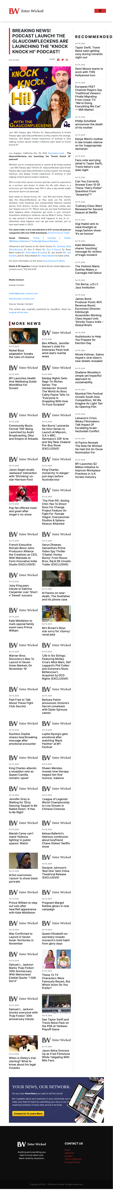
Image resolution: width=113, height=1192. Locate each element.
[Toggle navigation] (100, 11)
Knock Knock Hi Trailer (58, 233)
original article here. (19, 312)
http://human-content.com (21, 298)
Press (67, 1150)
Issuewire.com (56, 153)
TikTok (34, 238)
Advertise (69, 1153)
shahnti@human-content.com (23, 293)
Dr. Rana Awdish (46, 255)
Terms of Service (73, 1159)
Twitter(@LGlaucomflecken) (44, 241)
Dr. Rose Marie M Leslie (34, 252)
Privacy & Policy (72, 1162)
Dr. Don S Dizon (51, 249)
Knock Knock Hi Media (54, 261)
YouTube (50, 238)
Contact (68, 1156)
